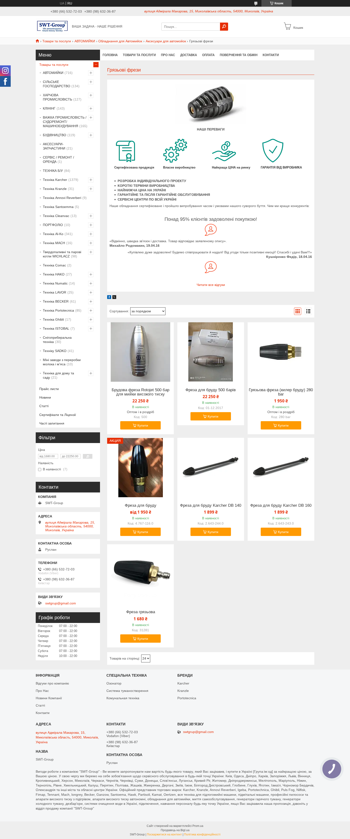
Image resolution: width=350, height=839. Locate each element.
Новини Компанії (49, 698)
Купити (142, 425)
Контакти (271, 55)
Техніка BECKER (56, 301)
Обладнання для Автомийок (120, 41)
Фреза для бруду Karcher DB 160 (280, 505)
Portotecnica (186, 698)
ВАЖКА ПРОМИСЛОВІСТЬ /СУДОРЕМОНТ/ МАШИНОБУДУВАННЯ (64, 122)
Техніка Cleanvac (56, 216)
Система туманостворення (127, 691)
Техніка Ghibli (53, 319)
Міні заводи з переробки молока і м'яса (62, 362)
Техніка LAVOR (54, 292)
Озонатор (113, 683)
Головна (110, 55)
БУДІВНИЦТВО (54, 135)
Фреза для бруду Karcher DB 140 (210, 505)
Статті (44, 406)
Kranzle (183, 691)
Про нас (168, 55)
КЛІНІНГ (49, 108)
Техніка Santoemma (58, 207)
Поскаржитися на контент (164, 834)
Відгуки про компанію (52, 683)
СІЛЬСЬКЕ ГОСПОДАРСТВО (56, 84)
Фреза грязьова (140, 612)
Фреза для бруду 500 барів (210, 390)
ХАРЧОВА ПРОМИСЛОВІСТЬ (57, 97)
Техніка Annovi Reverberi (62, 198)
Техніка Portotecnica (58, 310)
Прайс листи (49, 389)
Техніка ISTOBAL (56, 328)
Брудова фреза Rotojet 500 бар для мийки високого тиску (140, 392)
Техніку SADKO (54, 351)
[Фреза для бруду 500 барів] (210, 352)
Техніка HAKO (54, 274)
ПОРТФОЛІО (53, 225)
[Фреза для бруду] (140, 467)
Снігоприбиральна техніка (57, 340)
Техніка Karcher (55, 180)
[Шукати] (224, 27)
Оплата (208, 55)
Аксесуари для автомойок (166, 41)
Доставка (188, 55)
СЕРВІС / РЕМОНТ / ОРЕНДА (58, 159)
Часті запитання (51, 423)
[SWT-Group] (52, 26)
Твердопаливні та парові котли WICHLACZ (62, 254)
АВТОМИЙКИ (85, 41)
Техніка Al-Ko (53, 234)
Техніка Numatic (55, 283)
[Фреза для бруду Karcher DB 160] (281, 467)
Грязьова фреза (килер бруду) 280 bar (281, 392)
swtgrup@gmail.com (60, 603)
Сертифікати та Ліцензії (57, 415)
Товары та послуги (53, 65)
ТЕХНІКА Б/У (53, 171)
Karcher (183, 683)
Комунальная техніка (122, 698)
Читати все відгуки (211, 285)
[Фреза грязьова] (140, 574)
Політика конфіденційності (202, 834)
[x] (114, 298)
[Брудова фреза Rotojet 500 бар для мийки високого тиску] (140, 352)
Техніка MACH (54, 243)
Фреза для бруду (140, 505)
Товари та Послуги (139, 55)
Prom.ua (197, 826)
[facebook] (109, 298)
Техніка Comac (54, 265)
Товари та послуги (56, 41)
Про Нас (42, 691)
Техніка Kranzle (55, 189)
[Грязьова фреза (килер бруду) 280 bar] (281, 352)
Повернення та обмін (238, 55)
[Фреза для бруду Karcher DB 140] (210, 467)
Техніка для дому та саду (58, 375)
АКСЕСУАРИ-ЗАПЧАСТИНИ (54, 146)
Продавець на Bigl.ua (175, 830)
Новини (45, 397)
